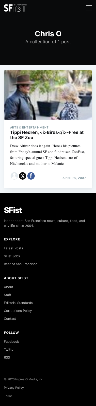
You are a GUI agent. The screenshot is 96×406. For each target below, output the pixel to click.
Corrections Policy (18, 311)
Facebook (11, 341)
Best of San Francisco (20, 264)
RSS (7, 357)
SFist (13, 210)
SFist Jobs (12, 256)
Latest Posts (13, 248)
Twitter (9, 349)
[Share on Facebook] (31, 176)
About (8, 287)
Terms (8, 396)
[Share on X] (22, 176)
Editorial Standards (18, 303)
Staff (7, 295)
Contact (10, 319)
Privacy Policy (14, 387)
